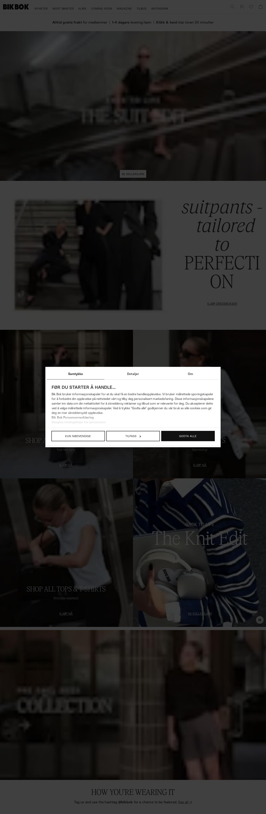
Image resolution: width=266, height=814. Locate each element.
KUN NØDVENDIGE (78, 436)
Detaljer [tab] (133, 374)
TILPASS (131, 436)
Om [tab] (190, 374)
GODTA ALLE (188, 436)
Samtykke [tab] (75, 374)
